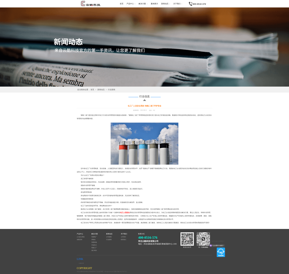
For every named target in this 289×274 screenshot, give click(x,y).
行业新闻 (111, 90)
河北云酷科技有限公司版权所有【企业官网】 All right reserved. (95, 271)
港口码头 (94, 250)
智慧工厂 (94, 247)
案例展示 (154, 4)
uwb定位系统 (81, 237)
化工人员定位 (125, 212)
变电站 (93, 239)
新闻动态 (164, 4)
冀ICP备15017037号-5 (120, 271)
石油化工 (94, 245)
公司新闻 (109, 237)
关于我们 (177, 4)
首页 (121, 4)
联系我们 (123, 239)
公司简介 (123, 237)
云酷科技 (81, 263)
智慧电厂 (94, 237)
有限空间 (79, 239)
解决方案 (142, 4)
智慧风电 (94, 242)
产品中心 (130, 4)
